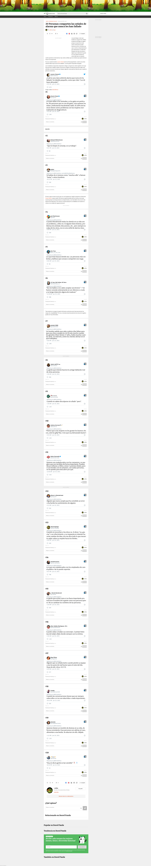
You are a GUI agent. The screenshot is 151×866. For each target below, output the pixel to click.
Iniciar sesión (103, 13)
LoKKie (50, 29)
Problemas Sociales (53, 21)
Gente (47, 21)
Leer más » (56, 792)
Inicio (45, 16)
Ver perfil (80, 788)
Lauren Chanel (60, 61)
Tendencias (50, 16)
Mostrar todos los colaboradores (66, 796)
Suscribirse (82, 847)
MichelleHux (55, 89)
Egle (55, 29)
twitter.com (47, 153)
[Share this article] (85, 96)
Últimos (56, 16)
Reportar (85, 153)
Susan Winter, (48, 198)
